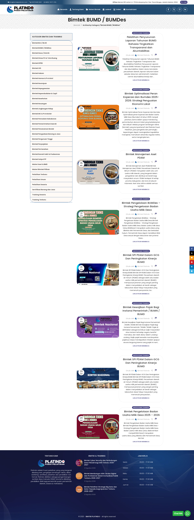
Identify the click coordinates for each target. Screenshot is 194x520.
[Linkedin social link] (185, 9)
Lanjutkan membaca (141, 80)
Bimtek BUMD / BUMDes (141, 33)
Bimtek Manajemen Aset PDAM (141, 156)
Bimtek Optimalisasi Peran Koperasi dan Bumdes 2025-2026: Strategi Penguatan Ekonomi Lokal (141, 99)
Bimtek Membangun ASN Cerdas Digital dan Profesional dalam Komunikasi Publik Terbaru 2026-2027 (101, 475)
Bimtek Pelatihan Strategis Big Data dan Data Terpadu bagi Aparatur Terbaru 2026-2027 (100, 489)
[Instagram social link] (179, 9)
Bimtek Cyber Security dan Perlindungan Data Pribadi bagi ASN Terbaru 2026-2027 (100, 462)
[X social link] (174, 9)
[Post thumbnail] (79, 464)
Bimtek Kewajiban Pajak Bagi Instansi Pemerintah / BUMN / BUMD (141, 310)
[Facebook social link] (168, 9)
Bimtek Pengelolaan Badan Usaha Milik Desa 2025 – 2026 (141, 413)
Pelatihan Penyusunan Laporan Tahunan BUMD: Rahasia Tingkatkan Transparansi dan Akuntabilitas (141, 44)
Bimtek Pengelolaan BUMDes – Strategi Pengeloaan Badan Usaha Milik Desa (141, 206)
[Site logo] (20, 9)
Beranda (77, 25)
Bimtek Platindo (144, 55)
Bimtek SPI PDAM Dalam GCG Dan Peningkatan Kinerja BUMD (141, 258)
